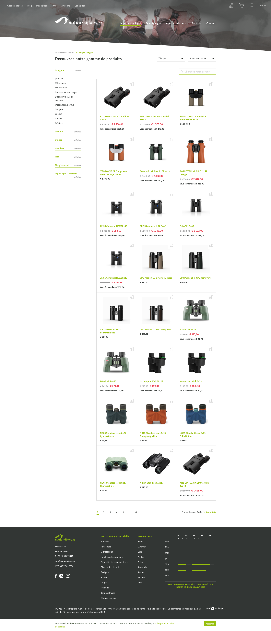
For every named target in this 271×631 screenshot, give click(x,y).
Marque (68, 131)
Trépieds (59, 123)
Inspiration (41, 5)
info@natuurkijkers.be (65, 561)
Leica (140, 552)
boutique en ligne (130, 23)
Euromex (142, 546)
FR (261, 5)
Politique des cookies (156, 608)
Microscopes (61, 87)
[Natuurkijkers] (65, 537)
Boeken (58, 114)
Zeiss (140, 582)
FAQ (54, 5)
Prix (68, 156)
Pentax (141, 557)
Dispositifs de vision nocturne (64, 98)
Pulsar (140, 562)
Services (196, 23)
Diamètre (68, 148)
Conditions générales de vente (130, 608)
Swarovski (142, 577)
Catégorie (68, 70)
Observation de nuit (64, 105)
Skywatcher (143, 567)
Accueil (70, 53)
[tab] (68, 71)
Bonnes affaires (108, 593)
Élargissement (68, 165)
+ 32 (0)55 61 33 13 (64, 556)
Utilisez (68, 140)
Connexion (80, 5)
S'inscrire (65, 5)
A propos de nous (176, 23)
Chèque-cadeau (15, 5)
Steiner (141, 572)
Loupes (58, 118)
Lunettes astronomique (66, 92)
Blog (29, 5)
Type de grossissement (68, 174)
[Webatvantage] (214, 608)
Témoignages (153, 23)
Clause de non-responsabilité (92, 608)
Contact (211, 23)
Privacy (111, 608)
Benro (140, 541)
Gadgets (59, 109)
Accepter (210, 623)
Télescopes (60, 83)
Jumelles (59, 78)
